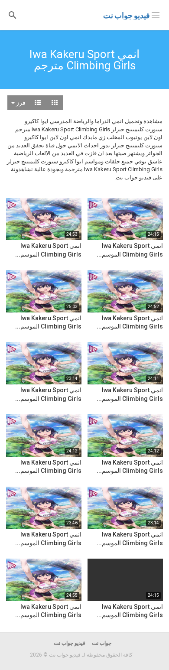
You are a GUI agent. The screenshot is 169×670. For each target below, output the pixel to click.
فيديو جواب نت (126, 15)
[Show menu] (155, 14)
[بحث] (12, 14)
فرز (20, 102)
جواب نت (101, 643)
